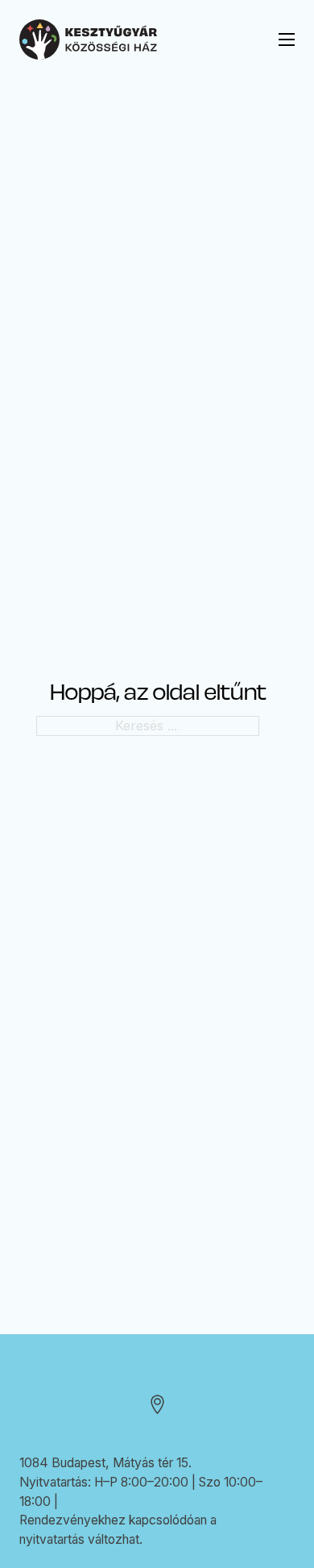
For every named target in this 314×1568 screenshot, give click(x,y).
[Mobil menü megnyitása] (287, 39)
